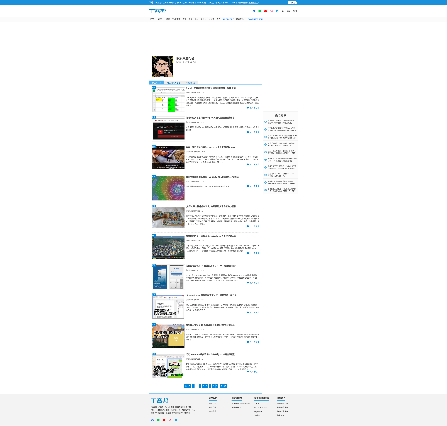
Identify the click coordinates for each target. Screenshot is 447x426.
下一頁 (223, 386)
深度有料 (240, 19)
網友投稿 (280, 415)
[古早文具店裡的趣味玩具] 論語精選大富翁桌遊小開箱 (211, 206)
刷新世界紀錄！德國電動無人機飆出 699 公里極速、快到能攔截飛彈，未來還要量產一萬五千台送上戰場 (282, 183)
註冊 (295, 11)
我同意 (292, 3)
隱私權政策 (253, 3)
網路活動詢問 (282, 411)
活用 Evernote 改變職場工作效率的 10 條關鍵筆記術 (210, 354)
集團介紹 (212, 404)
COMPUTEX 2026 (255, 19)
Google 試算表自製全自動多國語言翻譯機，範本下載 (211, 88)
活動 (202, 19)
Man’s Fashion (260, 408)
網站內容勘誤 (282, 404)
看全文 (256, 108)
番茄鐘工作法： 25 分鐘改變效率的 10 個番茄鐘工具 (210, 325)
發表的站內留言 (173, 83)
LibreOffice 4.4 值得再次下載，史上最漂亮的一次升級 (211, 295)
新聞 (152, 19)
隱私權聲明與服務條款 (241, 404)
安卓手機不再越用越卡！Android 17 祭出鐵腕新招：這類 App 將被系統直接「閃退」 (282, 168)
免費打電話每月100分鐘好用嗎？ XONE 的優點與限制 (211, 266)
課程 (218, 19)
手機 (168, 19)
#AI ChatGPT (228, 19)
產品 (160, 19)
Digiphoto (258, 411)
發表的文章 (156, 83)
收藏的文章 (190, 83)
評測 (184, 19)
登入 (289, 11)
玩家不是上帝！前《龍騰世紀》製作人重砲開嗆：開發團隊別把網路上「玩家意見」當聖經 (282, 153)
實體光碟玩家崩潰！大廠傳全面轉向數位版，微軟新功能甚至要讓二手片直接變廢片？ (282, 191)
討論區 (211, 19)
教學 (190, 19)
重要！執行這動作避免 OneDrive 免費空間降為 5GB (210, 147)
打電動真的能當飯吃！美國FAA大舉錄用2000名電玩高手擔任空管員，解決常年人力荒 (282, 130)
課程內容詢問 (282, 408)
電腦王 (257, 415)
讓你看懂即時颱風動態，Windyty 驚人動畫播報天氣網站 (212, 177)
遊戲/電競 (176, 19)
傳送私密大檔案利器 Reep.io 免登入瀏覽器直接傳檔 (210, 118)
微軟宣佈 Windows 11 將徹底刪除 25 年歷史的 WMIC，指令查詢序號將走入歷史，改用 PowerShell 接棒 (282, 138)
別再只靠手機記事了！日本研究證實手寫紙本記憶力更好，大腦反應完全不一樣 (282, 123)
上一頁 (187, 386)
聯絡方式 (212, 411)
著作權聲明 (236, 408)
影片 (196, 19)
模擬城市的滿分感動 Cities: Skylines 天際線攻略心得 (211, 236)
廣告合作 (212, 408)
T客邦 (256, 404)
